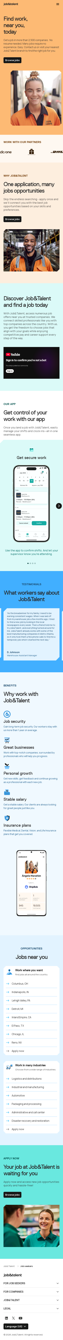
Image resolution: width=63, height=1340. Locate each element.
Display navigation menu (58, 4)
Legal (7, 1308)
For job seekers (14, 1283)
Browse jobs (12, 60)
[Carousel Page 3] (32, 563)
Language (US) (13, 1326)
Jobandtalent (11, 4)
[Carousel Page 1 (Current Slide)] (28, 563)
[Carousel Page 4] (35, 563)
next (59, 506)
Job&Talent (12, 1300)
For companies (13, 1291)
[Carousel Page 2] (30, 563)
